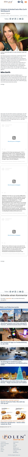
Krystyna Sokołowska (13, 161)
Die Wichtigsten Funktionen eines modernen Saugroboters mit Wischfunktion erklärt (14, 363)
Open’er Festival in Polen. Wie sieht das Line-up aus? (13, 402)
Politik (2, 446)
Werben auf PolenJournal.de (17, 448)
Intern (14, 446)
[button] (26, 2)
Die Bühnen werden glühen (10, 400)
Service (2, 449)
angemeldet (8, 298)
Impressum (15, 442)
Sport (2, 448)
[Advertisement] (14, 99)
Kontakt (15, 445)
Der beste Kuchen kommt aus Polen (13, 421)
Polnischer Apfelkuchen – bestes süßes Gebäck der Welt (13, 423)
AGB (14, 443)
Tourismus (3, 442)
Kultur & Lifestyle (23, 15)
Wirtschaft (3, 445)
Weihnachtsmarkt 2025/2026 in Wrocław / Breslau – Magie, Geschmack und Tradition (14, 381)
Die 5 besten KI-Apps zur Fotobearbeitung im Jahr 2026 (14, 343)
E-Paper (15, 451)
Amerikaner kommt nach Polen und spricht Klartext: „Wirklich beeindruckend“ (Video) (14, 323)
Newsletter (15, 452)
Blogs (2, 451)
